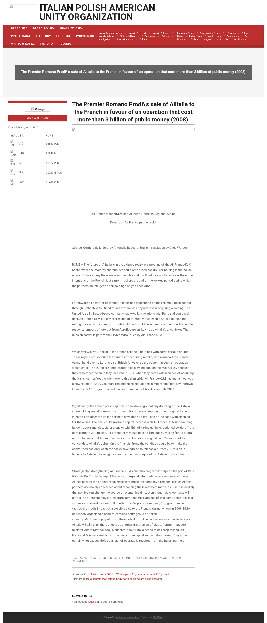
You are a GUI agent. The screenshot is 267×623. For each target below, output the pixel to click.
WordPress (158, 617)
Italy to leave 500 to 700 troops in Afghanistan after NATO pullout (130, 574)
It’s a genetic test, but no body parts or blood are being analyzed (124, 579)
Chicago (39, 109)
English (144, 557)
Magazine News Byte (129, 617)
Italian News (158, 557)
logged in (93, 601)
